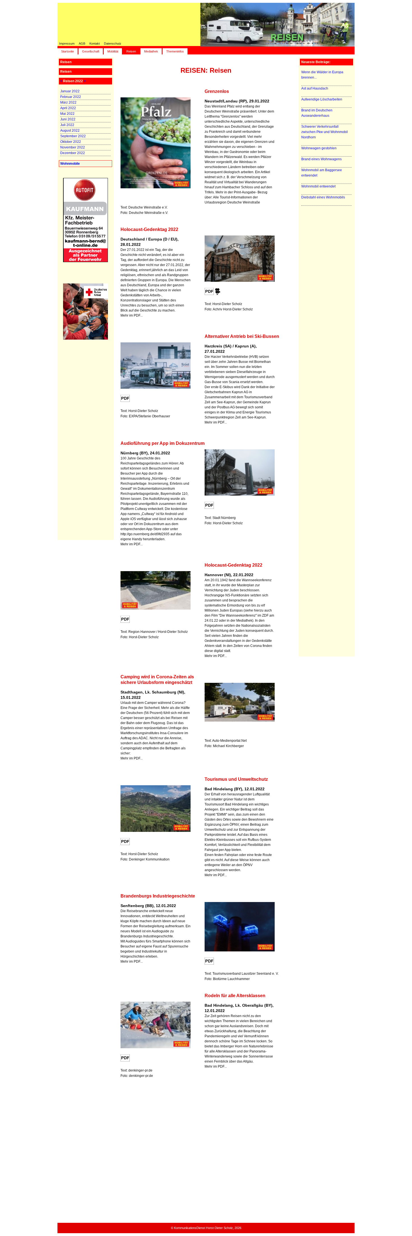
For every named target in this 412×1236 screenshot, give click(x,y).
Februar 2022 (70, 97)
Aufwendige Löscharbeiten (321, 99)
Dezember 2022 (72, 153)
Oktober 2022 (70, 142)
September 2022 (73, 136)
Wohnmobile (70, 164)
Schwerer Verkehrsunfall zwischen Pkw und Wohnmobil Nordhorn (324, 132)
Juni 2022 (67, 119)
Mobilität (112, 51)
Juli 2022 (67, 125)
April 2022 (68, 108)
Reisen (131, 51)
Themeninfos (175, 51)
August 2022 (70, 130)
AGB (82, 43)
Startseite (67, 51)
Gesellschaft (90, 51)
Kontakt (94, 43)
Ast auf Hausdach (314, 88)
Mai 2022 (67, 114)
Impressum (67, 43)
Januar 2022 (70, 91)
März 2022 (68, 102)
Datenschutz (112, 43)
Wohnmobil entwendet (318, 186)
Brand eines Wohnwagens (321, 159)
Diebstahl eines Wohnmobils (323, 197)
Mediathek (151, 51)
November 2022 (72, 147)
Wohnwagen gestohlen (319, 148)
